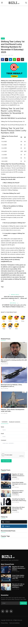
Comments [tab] (4, 422)
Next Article (13, 303)
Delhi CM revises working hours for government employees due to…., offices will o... (14, 298)
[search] (26, 2)
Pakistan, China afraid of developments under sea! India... (12, 410)
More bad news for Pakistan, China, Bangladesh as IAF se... (11, 385)
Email (2, 433)
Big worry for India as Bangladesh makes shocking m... (17, 492)
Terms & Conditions (14, 623)
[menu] (2, 2)
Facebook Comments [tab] (14, 422)
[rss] (11, 611)
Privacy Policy (4, 623)
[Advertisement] (14, 23)
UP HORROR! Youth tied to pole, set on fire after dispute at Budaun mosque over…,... (14, 305)
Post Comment (6, 461)
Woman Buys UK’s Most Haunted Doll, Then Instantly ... (18, 509)
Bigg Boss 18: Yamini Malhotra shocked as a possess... (18, 475)
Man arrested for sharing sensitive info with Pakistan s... (14, 360)
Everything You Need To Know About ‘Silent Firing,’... (19, 499)
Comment (3, 440)
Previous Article (15, 294)
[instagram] (7, 611)
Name (2, 427)
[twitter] (3, 611)
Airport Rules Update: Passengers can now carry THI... (19, 484)
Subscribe (23, 603)
